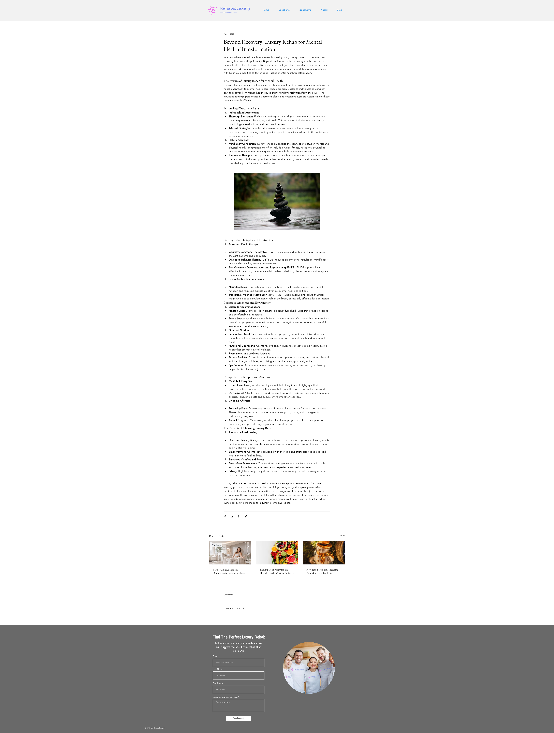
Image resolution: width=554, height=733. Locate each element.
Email (215, 656)
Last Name (218, 669)
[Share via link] (246, 516)
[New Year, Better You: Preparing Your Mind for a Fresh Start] (324, 552)
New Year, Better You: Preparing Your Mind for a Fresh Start (322, 571)
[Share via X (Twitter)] (232, 516)
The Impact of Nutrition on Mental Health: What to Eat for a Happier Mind (276, 571)
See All (341, 535)
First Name (218, 683)
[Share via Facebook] (225, 516)
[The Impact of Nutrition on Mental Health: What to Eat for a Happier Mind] (277, 552)
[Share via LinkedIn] (239, 516)
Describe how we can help (225, 697)
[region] (309, 668)
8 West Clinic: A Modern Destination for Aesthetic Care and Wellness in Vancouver (228, 571)
